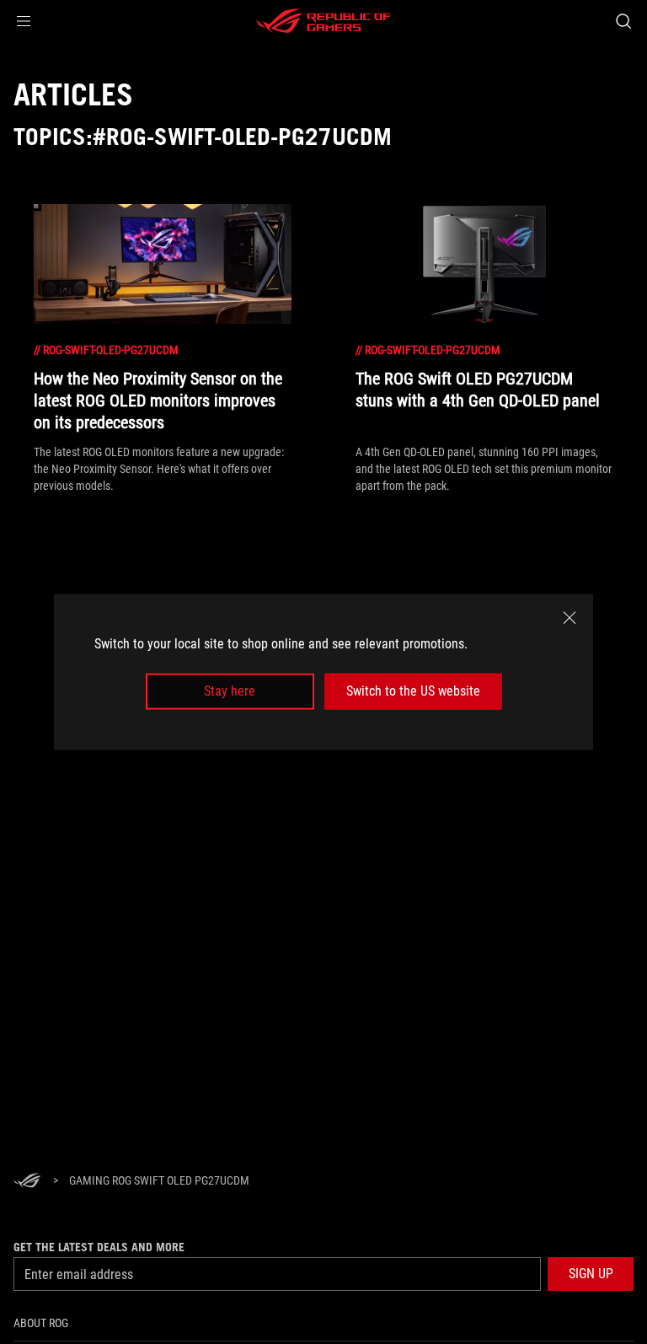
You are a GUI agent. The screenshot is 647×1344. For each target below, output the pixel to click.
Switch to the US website (413, 691)
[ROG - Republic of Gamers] (323, 21)
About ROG (40, 1323)
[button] (23, 21)
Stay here (229, 691)
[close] (569, 618)
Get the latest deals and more (98, 1247)
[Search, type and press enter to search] (623, 21)
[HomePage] (26, 1182)
